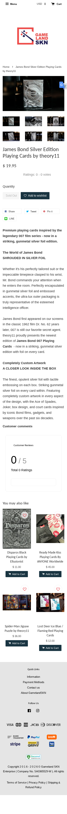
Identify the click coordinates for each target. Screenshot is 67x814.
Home (6, 67)
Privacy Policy (37, 782)
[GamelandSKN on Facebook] (29, 711)
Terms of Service (17, 782)
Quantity (9, 186)
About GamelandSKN (33, 692)
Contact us (33, 687)
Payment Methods (33, 682)
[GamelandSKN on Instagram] (38, 711)
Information (33, 676)
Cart (59, 4)
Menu (13, 4)
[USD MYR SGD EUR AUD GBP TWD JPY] (41, 3)
